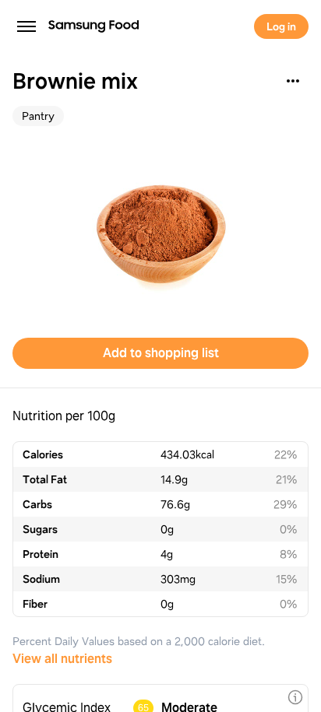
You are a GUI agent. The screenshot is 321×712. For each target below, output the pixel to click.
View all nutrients (62, 659)
